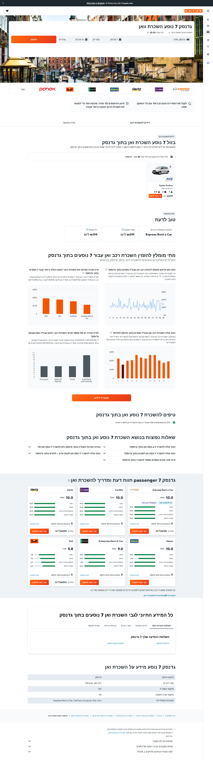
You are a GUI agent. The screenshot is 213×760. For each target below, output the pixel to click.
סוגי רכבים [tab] (126, 625)
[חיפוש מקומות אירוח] (208, 26)
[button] (3, 3)
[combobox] (180, 32)
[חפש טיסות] (208, 20)
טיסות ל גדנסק (163, 643)
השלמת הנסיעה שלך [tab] (161, 625)
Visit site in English (96, 3)
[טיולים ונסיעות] (208, 54)
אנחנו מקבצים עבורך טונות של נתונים (154, 746)
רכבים (160, 716)
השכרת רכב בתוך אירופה (145, 716)
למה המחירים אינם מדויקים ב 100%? (155, 751)
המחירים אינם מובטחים (117, 733)
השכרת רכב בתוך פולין (124, 716)
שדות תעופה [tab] (94, 625)
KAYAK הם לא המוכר (163, 741)
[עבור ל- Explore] (208, 40)
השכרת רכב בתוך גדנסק (80, 716)
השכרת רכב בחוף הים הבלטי (102, 716)
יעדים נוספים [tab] (141, 625)
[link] (101, 397)
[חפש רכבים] (208, 32)
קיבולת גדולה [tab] (110, 625)
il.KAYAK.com (170, 716)
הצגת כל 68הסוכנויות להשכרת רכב (159, 595)
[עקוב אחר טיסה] (208, 46)
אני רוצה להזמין (155, 196)
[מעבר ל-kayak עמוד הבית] (193, 11)
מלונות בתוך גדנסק (116, 643)
